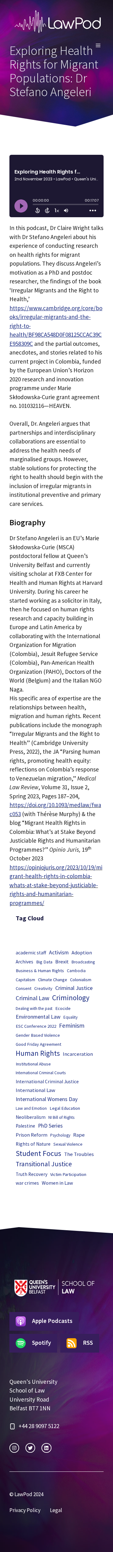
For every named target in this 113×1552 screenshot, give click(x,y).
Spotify (41, 1342)
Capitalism (25, 979)
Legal (56, 1510)
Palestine (25, 1126)
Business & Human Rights (40, 970)
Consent (23, 988)
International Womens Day (47, 1099)
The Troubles (79, 1154)
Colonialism (80, 979)
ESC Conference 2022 (36, 1026)
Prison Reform (31, 1135)
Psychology (60, 1135)
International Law (35, 1090)
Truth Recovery (31, 1174)
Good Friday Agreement (38, 1044)
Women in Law (57, 1183)
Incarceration (78, 1054)
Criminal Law (32, 998)
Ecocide (63, 1008)
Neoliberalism (31, 1117)
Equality (70, 1017)
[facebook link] (46, 1448)
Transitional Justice (44, 1164)
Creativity (43, 988)
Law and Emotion (31, 1108)
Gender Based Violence (38, 1035)
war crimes (27, 1183)
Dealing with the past (34, 1008)
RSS (88, 1342)
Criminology (70, 997)
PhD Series (50, 1125)
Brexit (62, 961)
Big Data (44, 962)
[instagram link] (14, 1448)
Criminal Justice (74, 987)
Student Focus (38, 1153)
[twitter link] (30, 1448)
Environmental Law (38, 1016)
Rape (79, 1135)
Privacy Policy (24, 1510)
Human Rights (38, 1053)
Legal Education (65, 1108)
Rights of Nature (33, 1144)
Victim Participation (68, 1174)
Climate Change (52, 979)
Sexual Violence (68, 1144)
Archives (24, 962)
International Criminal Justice (47, 1081)
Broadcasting (83, 962)
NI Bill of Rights (61, 1117)
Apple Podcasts (52, 1320)
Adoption (82, 952)
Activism (59, 952)
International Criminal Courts (41, 1072)
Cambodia (76, 970)
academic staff (31, 953)
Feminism (71, 1025)
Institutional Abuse (33, 1064)
